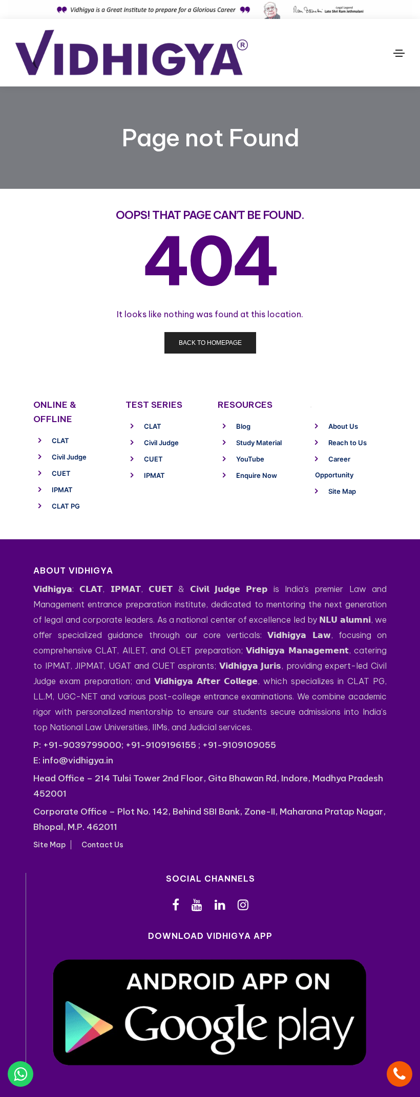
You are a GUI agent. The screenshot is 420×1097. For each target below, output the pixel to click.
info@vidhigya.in (78, 760)
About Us (343, 426)
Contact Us (102, 844)
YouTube (250, 459)
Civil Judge (69, 457)
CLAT (60, 440)
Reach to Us (347, 442)
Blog (243, 426)
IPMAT (62, 490)
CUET (61, 473)
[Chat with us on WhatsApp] (20, 1074)
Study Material (259, 442)
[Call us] (399, 1074)
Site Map (342, 491)
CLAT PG (66, 506)
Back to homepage (210, 342)
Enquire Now (256, 475)
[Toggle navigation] (399, 53)
